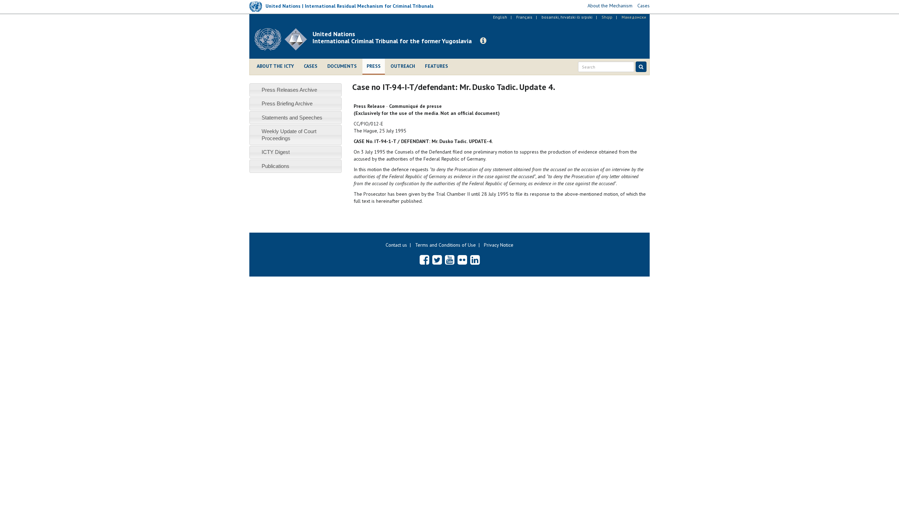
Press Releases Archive (289, 90)
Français (524, 17)
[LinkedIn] (475, 259)
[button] (483, 40)
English (500, 17)
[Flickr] (462, 259)
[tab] (295, 89)
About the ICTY (275, 66)
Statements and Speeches (292, 118)
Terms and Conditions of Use (445, 245)
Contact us (396, 245)
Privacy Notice (498, 245)
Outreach (403, 66)
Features (436, 66)
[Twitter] (437, 259)
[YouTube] (449, 259)
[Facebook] (424, 259)
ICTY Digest (276, 152)
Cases (310, 66)
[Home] (284, 39)
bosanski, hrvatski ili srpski (567, 17)
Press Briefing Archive (287, 103)
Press (374, 66)
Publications (275, 166)
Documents (342, 66)
